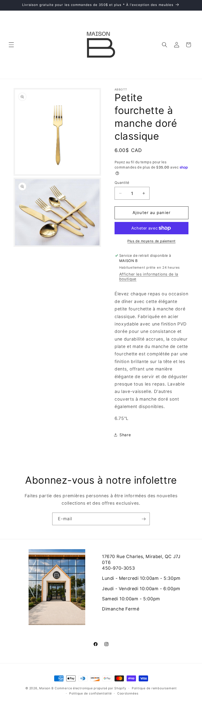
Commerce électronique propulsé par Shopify (90, 688)
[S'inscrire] (144, 519)
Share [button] (125, 435)
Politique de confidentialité (90, 693)
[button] (11, 45)
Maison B (46, 688)
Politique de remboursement (154, 688)
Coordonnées (127, 693)
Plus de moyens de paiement (151, 241)
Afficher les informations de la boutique (148, 276)
